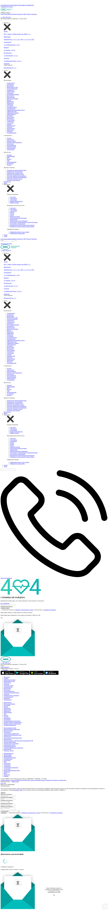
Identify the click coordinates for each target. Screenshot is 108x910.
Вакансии (20, 14)
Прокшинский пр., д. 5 (10, 67)
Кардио (12, 213)
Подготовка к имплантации (17, 223)
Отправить (3, 812)
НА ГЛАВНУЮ (5, 603)
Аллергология (11, 83)
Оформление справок (13, 113)
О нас (2, 14)
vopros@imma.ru (5, 667)
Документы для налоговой (59, 780)
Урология (9, 127)
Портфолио (7, 772)
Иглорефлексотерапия (13, 94)
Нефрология (10, 103)
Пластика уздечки (9, 750)
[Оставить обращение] (2, 16)
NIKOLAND (15, 781)
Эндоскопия (10, 163)
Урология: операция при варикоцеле (17, 177)
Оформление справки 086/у (17, 233)
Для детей (12, 197)
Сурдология (10, 123)
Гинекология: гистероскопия (14, 171)
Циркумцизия (7, 749)
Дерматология (11, 91)
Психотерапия (11, 120)
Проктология (10, 117)
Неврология (10, 101)
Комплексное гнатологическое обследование (22, 225)
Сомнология (10, 121)
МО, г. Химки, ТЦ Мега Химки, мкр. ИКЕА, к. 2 (17, 34)
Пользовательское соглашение (43, 780)
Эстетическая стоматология (11, 733)
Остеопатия (10, 105)
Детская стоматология (10, 725)
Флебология (10, 130)
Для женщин (13, 198)
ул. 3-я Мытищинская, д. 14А (12, 45)
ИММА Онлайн (14, 202)
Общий (12, 212)
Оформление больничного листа (16, 110)
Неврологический (15, 216)
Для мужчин (13, 200)
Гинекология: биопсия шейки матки (16, 170)
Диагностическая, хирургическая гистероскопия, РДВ (18, 740)
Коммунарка (7, 36)
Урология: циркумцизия (13, 180)
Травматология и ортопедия (11, 695)
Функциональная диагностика (12, 721)
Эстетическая (10, 149)
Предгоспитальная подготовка (18, 218)
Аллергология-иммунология (11, 692)
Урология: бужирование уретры (15, 174)
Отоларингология (12, 107)
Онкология (10, 104)
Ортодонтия (10, 144)
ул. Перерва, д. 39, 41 (9, 50)
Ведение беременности (16, 201)
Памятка (6, 776)
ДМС (24, 14)
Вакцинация (10, 86)
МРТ (8, 157)
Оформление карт (12, 111)
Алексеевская (7, 42)
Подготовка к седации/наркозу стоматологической (23, 222)
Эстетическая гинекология (11, 767)
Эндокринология (11, 132)
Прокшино (7, 63)
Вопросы (14, 14)
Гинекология (10, 90)
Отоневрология (11, 108)
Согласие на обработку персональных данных (22, 780)
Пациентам (7, 774)
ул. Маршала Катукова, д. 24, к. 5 (13, 61)
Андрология (10, 84)
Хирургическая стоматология (12, 729)
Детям (5, 236)
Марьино (6, 47)
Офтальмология (11, 114)
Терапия (9, 124)
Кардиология (10, 95)
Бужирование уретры (9, 745)
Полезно (28, 14)
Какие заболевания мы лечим (12, 770)
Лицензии (34, 14)
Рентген (9, 159)
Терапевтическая (11, 146)
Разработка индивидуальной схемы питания (22, 226)
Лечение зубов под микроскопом (13, 722)
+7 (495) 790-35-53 (6, 663)
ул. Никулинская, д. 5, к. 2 (11, 55)
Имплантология (11, 141)
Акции (6, 234)
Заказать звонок (5, 608)
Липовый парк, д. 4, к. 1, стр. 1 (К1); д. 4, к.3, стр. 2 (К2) (19, 39)
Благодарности (8, 14)
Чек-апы (9, 165)
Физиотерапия (11, 128)
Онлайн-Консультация (7, 6)
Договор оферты (5, 780)
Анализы (9, 155)
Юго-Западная (8, 53)
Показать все (7, 181)
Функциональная (11, 162)
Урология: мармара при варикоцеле (16, 176)
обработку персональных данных (24, 610)
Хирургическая (11, 148)
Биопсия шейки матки (10, 742)
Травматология (11, 125)
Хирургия (9, 131)
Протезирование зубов (10, 728)
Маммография (11, 156)
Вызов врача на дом (12, 87)
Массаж (9, 100)
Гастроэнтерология (12, 88)
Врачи (5, 183)
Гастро (12, 215)
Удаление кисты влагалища (11, 743)
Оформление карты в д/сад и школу (19, 232)
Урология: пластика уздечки (14, 178)
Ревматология (7, 739)
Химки (6, 31)
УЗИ (8, 160)
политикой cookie (17, 790)
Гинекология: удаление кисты (15, 173)
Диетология (10, 93)
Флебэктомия (13, 219)
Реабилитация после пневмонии (19, 221)
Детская (9, 138)
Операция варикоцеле (10, 746)
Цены (5, 773)
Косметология (11, 97)
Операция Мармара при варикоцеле (13, 747)
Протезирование (11, 145)
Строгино (6, 58)
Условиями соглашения (49, 610)
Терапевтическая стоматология (12, 723)
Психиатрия (10, 118)
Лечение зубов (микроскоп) (14, 142)
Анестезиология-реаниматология (13, 738)
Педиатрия (10, 115)
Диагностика (10, 139)
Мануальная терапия (12, 98)
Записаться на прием (6, 243)
